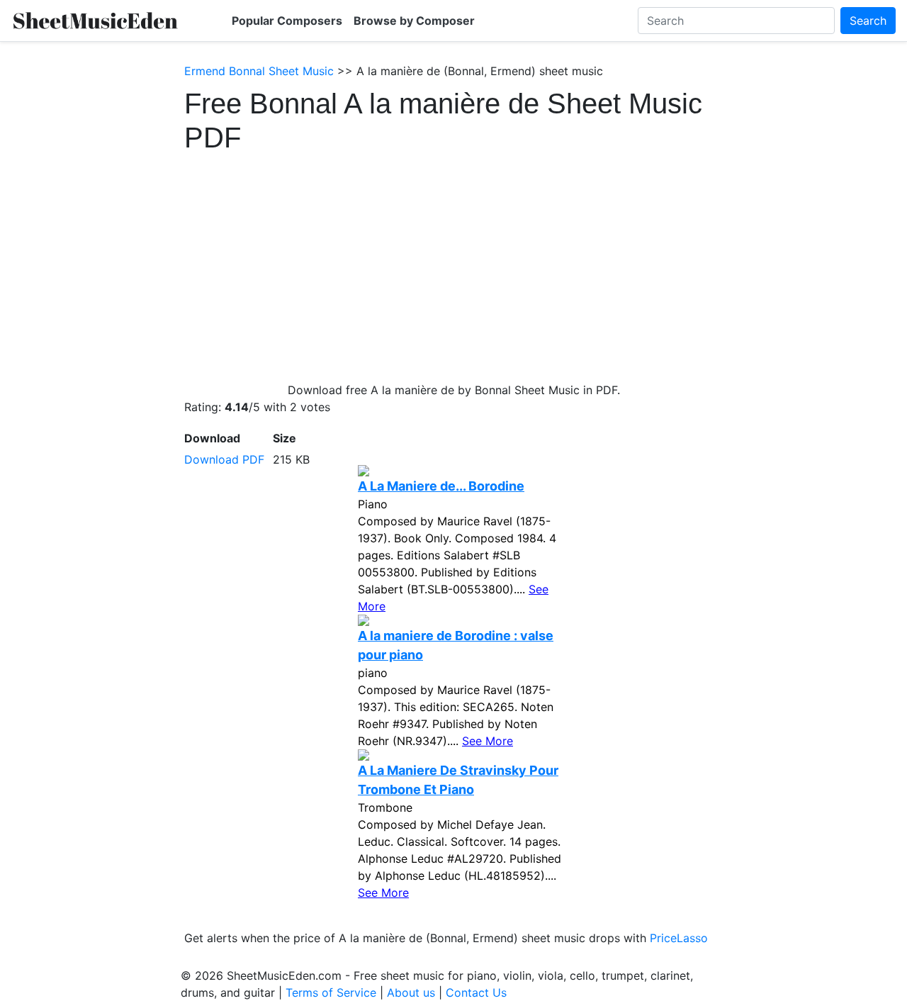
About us (411, 992)
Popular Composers (287, 20)
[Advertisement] (453, 261)
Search (868, 20)
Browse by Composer (414, 20)
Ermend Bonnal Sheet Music (259, 71)
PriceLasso (679, 938)
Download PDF (224, 459)
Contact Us (476, 992)
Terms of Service (331, 992)
